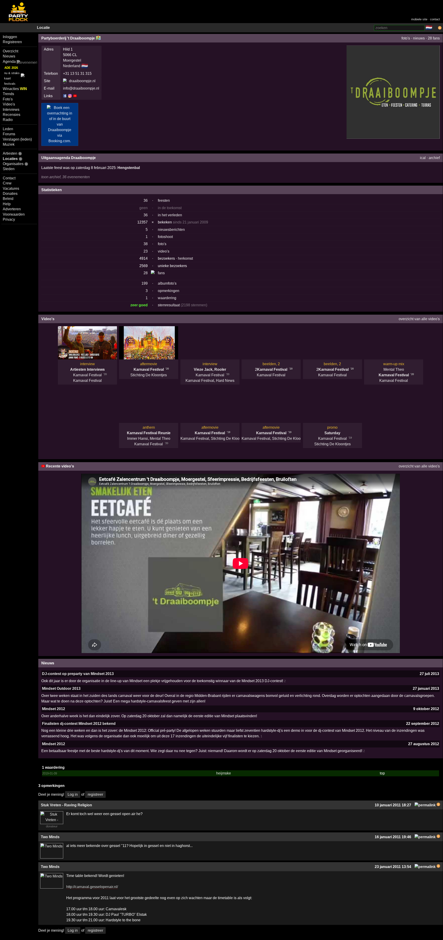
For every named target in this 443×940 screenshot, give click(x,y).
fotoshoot (165, 237)
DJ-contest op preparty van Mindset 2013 (78, 674)
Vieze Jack (203, 369)
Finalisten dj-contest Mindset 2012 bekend (79, 724)
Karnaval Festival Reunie (149, 433)
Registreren (12, 42)
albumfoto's (167, 283)
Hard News (225, 381)
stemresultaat (169, 305)
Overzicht (10, 51)
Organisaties (13, 164)
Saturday (332, 433)
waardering (167, 298)
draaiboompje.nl (82, 81)
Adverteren (12, 209)
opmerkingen (168, 291)
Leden (8, 129)
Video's (9, 104)
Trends (8, 94)
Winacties (15, 89)
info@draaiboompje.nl (81, 88)
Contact (9, 178)
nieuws (419, 38)
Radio (8, 120)
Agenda (9, 61)
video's (163, 251)
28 (146, 273)
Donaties (10, 194)
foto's (405, 38)
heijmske (223, 773)
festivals (9, 83)
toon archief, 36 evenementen (65, 177)
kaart (7, 78)
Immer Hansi (137, 438)
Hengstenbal (128, 168)
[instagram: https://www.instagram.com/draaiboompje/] (69, 95)
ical (423, 158)
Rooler (220, 369)
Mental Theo (393, 369)
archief (434, 158)
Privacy (9, 219)
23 (146, 251)
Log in (73, 794)
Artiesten (10, 153)
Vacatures (11, 188)
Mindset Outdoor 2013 (61, 688)
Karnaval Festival (87, 375)
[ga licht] (435, 28)
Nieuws (9, 56)
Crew (7, 183)
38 (146, 244)
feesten (164, 200)
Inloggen (10, 37)
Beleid (8, 199)
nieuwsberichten (171, 230)
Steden (9, 169)
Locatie (43, 28)
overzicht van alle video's (419, 319)
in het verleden (170, 215)
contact (435, 19)
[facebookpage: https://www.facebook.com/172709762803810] (65, 95)
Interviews (11, 109)
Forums (9, 134)
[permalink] (425, 805)
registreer (95, 794)
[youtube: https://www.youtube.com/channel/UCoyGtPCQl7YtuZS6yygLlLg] (74, 95)
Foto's (8, 99)
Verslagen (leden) (17, 139)
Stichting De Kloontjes (148, 375)
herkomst (185, 258)
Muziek (9, 144)
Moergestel (72, 60)
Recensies (11, 115)
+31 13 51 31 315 (77, 73)
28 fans (434, 38)
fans (161, 273)
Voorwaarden (14, 214)
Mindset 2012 (53, 709)
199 (144, 283)
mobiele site (419, 19)
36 (146, 200)
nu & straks (12, 73)
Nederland (71, 66)
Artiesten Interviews (87, 369)
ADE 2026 (11, 67)
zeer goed (139, 305)
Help (7, 204)
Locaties (10, 159)
